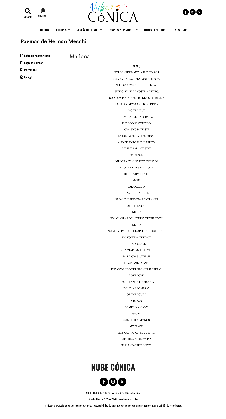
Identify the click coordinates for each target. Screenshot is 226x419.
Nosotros (181, 30)
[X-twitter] (199, 12)
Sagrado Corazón (33, 63)
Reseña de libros (87, 30)
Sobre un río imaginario (36, 55)
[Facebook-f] (186, 12)
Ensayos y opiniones (121, 30)
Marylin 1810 (30, 70)
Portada (44, 30)
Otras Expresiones (156, 30)
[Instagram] (193, 12)
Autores (61, 30)
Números (42, 16)
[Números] (42, 10)
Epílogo (27, 77)
